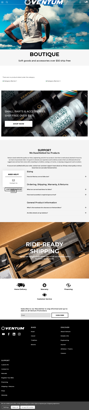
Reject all (15, 407)
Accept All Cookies (28, 407)
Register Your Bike (7, 378)
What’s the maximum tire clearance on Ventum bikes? (44, 207)
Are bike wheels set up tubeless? (37, 213)
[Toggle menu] (2, 2)
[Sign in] (80, 2)
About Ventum (65, 331)
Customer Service (44, 299)
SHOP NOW (18, 124)
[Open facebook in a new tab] (9, 334)
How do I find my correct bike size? (38, 176)
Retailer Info (65, 336)
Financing (68, 289)
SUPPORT (5, 360)
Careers (63, 353)
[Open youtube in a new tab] (3, 334)
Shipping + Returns (7, 386)
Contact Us (5, 369)
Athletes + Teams (66, 349)
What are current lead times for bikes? (39, 189)
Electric (33, 344)
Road (33, 331)
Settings (6, 407)
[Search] (7, 2)
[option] (21, 287)
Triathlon (34, 340)
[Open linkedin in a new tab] (14, 334)
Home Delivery (20, 289)
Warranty (44, 289)
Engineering (65, 340)
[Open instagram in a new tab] (19, 334)
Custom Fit (5, 365)
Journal (63, 344)
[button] (13, 190)
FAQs (3, 391)
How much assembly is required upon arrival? (41, 194)
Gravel (33, 336)
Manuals (4, 373)
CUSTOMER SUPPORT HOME (14, 190)
